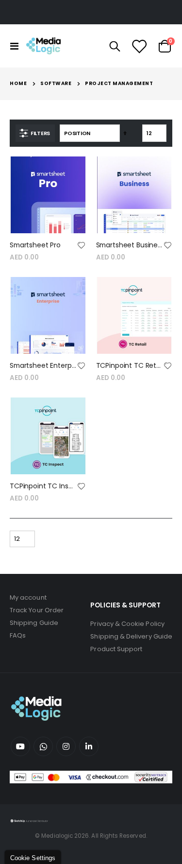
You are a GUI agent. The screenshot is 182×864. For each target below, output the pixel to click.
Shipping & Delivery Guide (131, 636)
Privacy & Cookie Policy (127, 623)
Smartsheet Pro (35, 245)
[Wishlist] (139, 46)
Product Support (116, 649)
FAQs (18, 635)
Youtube (20, 746)
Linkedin (89, 746)
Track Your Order (37, 610)
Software (55, 83)
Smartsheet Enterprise (43, 365)
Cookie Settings (32, 858)
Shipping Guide (34, 622)
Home (18, 83)
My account (28, 597)
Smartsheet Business (129, 245)
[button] (81, 246)
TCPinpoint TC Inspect (43, 486)
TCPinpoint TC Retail (129, 365)
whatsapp (43, 746)
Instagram (66, 746)
